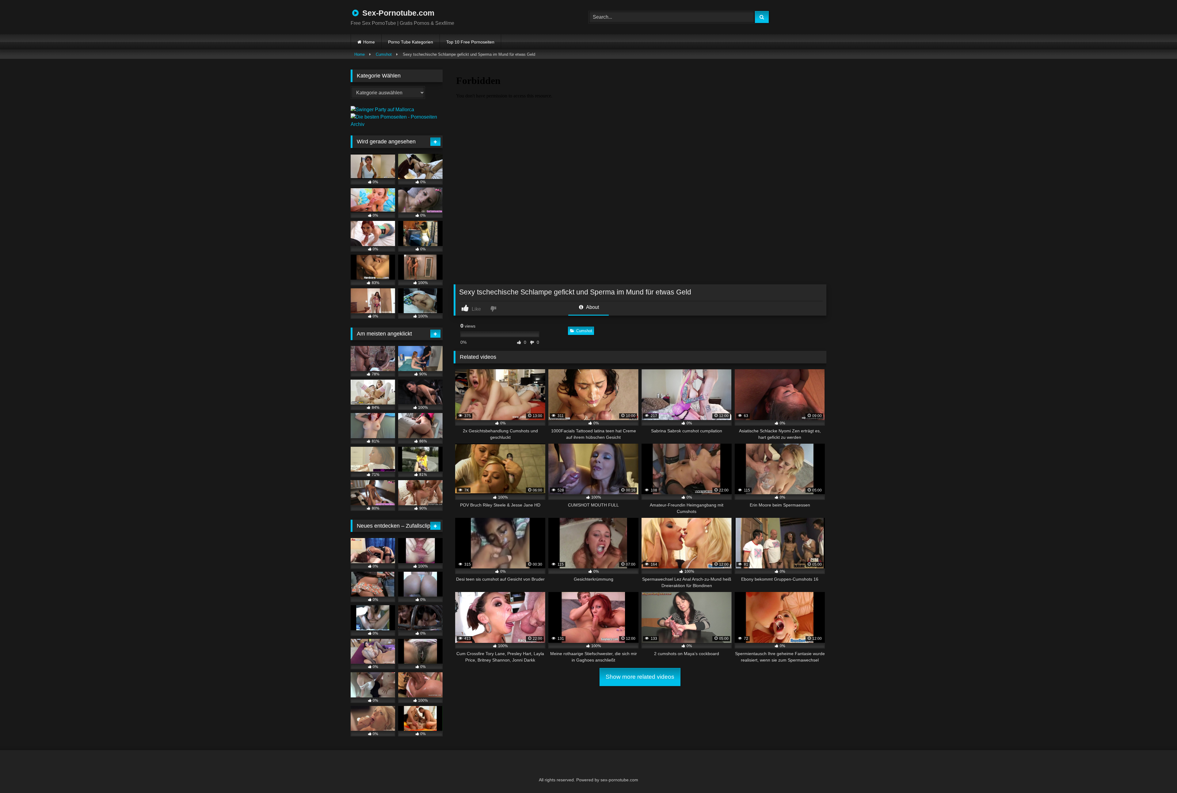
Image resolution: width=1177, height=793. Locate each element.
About (592, 307)
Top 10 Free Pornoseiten (470, 42)
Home (369, 42)
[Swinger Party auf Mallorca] (382, 109)
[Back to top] (1157, 775)
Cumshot (384, 54)
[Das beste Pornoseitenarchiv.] (397, 124)
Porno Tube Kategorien (410, 42)
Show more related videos (640, 676)
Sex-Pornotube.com (397, 13)
